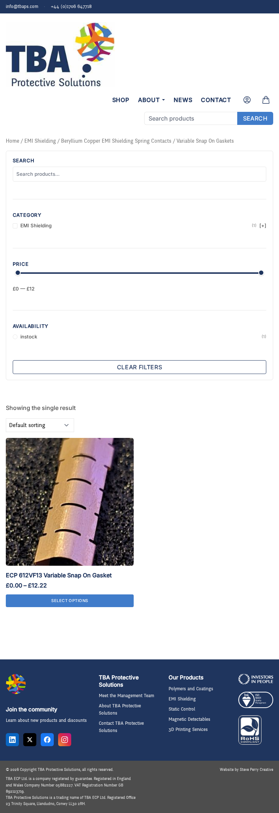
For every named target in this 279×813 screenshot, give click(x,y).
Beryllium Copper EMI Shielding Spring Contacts (116, 141)
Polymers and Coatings (191, 689)
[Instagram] (64, 739)
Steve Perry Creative (256, 769)
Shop (120, 99)
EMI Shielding (40, 141)
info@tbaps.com (22, 6)
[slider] (18, 273)
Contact (216, 99)
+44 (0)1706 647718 (71, 6)
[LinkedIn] (12, 739)
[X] (29, 739)
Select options (69, 600)
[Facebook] (47, 739)
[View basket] (266, 100)
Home (12, 141)
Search (255, 118)
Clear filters (139, 367)
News (183, 99)
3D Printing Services (188, 729)
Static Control (182, 709)
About (149, 99)
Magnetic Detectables (189, 719)
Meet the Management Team (126, 696)
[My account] (247, 100)
